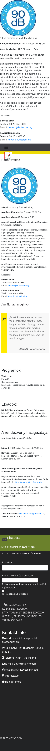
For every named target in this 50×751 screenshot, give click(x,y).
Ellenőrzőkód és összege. (17, 575)
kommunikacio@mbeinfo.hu (31, 513)
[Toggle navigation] (6, 147)
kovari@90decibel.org (19, 139)
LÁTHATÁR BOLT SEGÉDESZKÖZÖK (23, 612)
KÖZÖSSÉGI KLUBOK (15, 608)
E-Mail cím (7, 562)
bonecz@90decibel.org (20, 127)
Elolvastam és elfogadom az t (24, 586)
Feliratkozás (8, 593)
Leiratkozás (21, 593)
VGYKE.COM (15, 738)
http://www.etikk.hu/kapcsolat (29, 482)
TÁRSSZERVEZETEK (14, 604)
